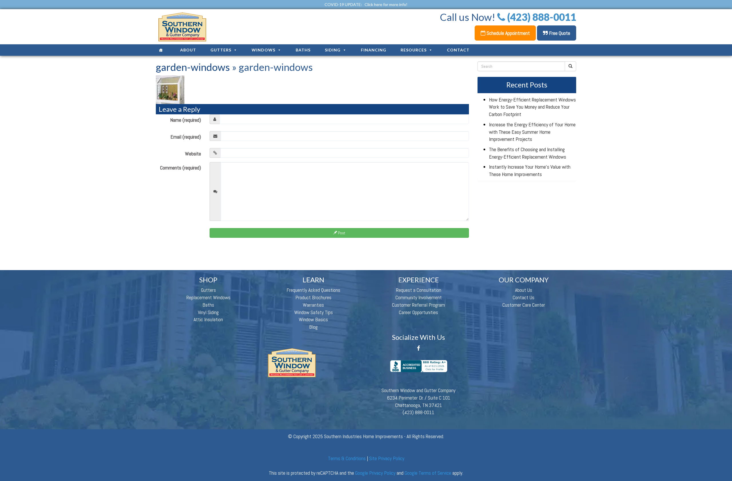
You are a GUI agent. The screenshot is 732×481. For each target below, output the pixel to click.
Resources (414, 49)
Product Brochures (313, 297)
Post (341, 232)
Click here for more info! (386, 4)
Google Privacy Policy (375, 473)
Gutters (220, 49)
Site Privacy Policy (386, 458)
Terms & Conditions (347, 458)
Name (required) (185, 120)
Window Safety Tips (313, 312)
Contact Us (523, 297)
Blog (313, 327)
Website (193, 153)
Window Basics (313, 319)
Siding (333, 49)
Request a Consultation (418, 290)
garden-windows (193, 67)
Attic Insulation (208, 319)
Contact (458, 49)
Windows (263, 49)
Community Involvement (418, 297)
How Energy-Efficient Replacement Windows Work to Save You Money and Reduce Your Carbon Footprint (532, 106)
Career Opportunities (418, 312)
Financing (373, 49)
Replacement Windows (208, 297)
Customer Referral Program (418, 305)
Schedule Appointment (508, 33)
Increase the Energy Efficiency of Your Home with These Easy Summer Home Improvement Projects (532, 131)
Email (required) (185, 136)
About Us (523, 290)
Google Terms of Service (428, 473)
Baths (303, 49)
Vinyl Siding (208, 312)
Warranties (313, 305)
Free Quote (559, 33)
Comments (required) (180, 167)
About (188, 49)
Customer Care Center (523, 305)
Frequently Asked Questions (313, 290)
